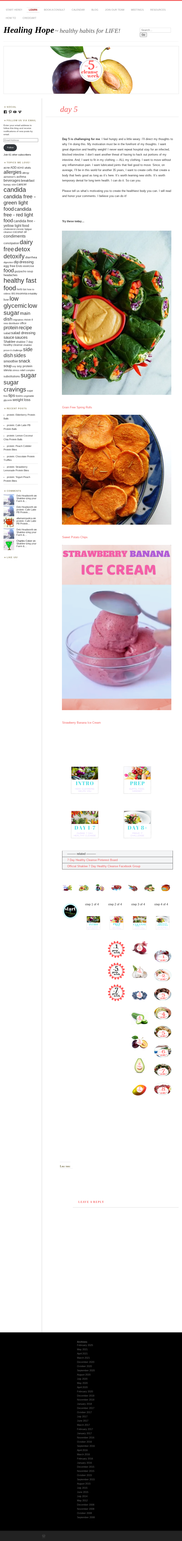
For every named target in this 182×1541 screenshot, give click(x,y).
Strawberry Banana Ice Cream (81, 722)
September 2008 (86, 1517)
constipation (11, 243)
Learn (33, 9)
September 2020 (86, 1370)
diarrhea (31, 257)
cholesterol (9, 229)
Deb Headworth (24, 495)
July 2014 (82, 1496)
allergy (25, 172)
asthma (21, 176)
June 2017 (82, 1420)
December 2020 (85, 1362)
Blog (94, 9)
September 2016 (86, 1446)
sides (20, 355)
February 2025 (85, 1345)
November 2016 (85, 1437)
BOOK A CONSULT (54, 9)
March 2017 (83, 1425)
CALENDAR (78, 9)
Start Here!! (14, 9)
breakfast (27, 180)
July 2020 (82, 1378)
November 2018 (85, 1399)
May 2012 (82, 1500)
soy (14, 366)
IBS (13, 293)
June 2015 (82, 1492)
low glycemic (15, 302)
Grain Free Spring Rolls (77, 407)
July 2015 (82, 1487)
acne (7, 167)
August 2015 (84, 1483)
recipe (25, 327)
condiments (15, 236)
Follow (10, 147)
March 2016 (83, 1454)
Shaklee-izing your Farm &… (26, 499)
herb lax (21, 289)
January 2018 (84, 1404)
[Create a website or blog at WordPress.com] (43, 1536)
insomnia (21, 293)
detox (22, 249)
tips (11, 395)
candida (15, 189)
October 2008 (84, 1513)
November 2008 (85, 1509)
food (9, 270)
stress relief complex (23, 370)
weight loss (21, 400)
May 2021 (82, 1349)
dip (16, 262)
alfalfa (28, 167)
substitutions (12, 376)
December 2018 (85, 1395)
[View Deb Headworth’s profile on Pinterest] (10, 112)
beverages (12, 180)
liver (6, 299)
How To (11, 18)
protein (11, 327)
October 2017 (84, 1412)
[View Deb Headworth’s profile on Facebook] (5, 112)
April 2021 (82, 1353)
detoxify (14, 256)
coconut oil (20, 232)
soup (8, 366)
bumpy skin (10, 184)
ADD (13, 167)
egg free (9, 266)
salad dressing (23, 333)
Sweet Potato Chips (75, 537)
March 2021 (83, 1357)
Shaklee (9, 341)
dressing (26, 262)
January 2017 (84, 1433)
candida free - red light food (18, 214)
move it (28, 319)
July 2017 (82, 1416)
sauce (9, 337)
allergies (13, 172)
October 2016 (84, 1441)
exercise (28, 266)
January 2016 (84, 1462)
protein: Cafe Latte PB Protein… (26, 511)
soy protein (24, 366)
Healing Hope (29, 30)
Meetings (137, 9)
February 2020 (85, 1391)
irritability (32, 293)
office (23, 323)
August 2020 (84, 1374)
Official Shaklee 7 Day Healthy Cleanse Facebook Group (103, 866)
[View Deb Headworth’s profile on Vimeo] (20, 112)
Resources (158, 9)
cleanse (8, 232)
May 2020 (82, 1383)
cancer (22, 184)
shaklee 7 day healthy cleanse (18, 343)
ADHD (20, 167)
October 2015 (84, 1475)
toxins (19, 395)
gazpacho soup (23, 271)
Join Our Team (114, 9)
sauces (21, 337)
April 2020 (82, 1387)
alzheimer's (10, 176)
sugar (28, 375)
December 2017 (85, 1408)
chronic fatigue (24, 229)
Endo (19, 266)
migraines (18, 319)
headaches (11, 275)
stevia (8, 370)
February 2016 (85, 1458)
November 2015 (85, 1471)
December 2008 (85, 1504)
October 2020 (84, 1366)
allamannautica (24, 518)
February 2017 (85, 1429)
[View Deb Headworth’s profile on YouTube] (15, 112)
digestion (8, 262)
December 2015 (85, 1466)
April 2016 (82, 1450)
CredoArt (29, 18)
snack (24, 360)
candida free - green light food (20, 202)
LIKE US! (12, 557)
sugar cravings (15, 386)
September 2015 (86, 1479)
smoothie (11, 361)
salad (7, 333)
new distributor (11, 323)
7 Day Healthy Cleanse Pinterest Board (92, 860)
